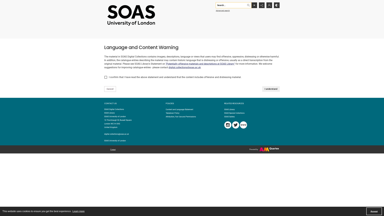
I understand (271, 89)
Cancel (110, 89)
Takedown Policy (172, 113)
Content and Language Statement (179, 109)
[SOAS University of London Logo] (131, 15)
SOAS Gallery (229, 117)
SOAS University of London (115, 141)
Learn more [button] (78, 211)
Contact (113, 149)
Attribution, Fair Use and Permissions (181, 117)
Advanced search (223, 11)
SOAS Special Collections (234, 113)
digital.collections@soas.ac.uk (185, 67)
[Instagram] (227, 125)
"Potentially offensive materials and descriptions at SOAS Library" (200, 63)
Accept (374, 211)
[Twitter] (235, 125)
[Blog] (243, 125)
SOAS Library (229, 109)
